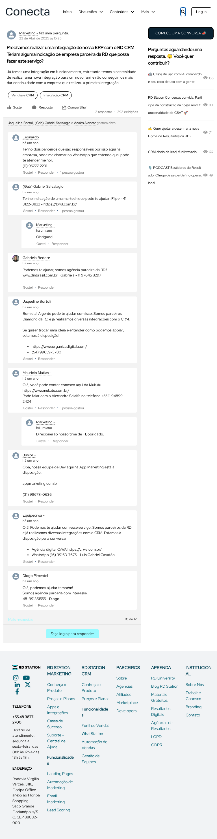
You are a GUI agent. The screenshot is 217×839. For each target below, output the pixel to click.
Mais (145, 11)
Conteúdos (119, 11)
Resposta (46, 107)
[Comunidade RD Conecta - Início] (27, 12)
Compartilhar (77, 107)
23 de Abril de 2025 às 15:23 (40, 38)
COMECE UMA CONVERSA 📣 (180, 33)
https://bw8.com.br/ (60, 204)
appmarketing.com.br (40, 483)
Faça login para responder (72, 633)
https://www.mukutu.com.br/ (46, 390)
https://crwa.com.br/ (85, 549)
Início (67, 11)
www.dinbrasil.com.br (40, 275)
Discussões (88, 11)
